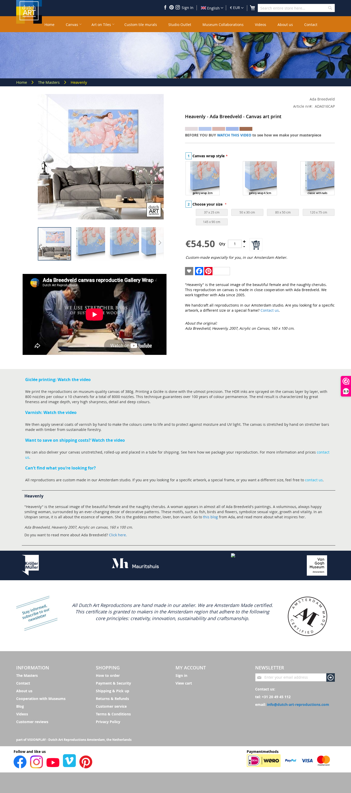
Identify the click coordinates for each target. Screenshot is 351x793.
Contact (23, 683)
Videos (22, 714)
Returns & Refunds (112, 698)
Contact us (270, 310)
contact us (314, 479)
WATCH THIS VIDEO (234, 135)
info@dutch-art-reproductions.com (298, 704)
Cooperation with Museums (41, 698)
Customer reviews (32, 721)
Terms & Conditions (113, 714)
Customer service (111, 706)
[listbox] (260, 179)
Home (22, 82)
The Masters (49, 82)
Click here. (118, 534)
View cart (184, 683)
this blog (210, 516)
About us (24, 690)
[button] (237, 8)
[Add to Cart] (256, 244)
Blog (20, 706)
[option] (203, 178)
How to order (108, 675)
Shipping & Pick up (112, 690)
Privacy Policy (108, 721)
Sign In (187, 7)
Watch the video (74, 379)
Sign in (181, 675)
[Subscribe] (330, 677)
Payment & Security (113, 683)
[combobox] (296, 8)
